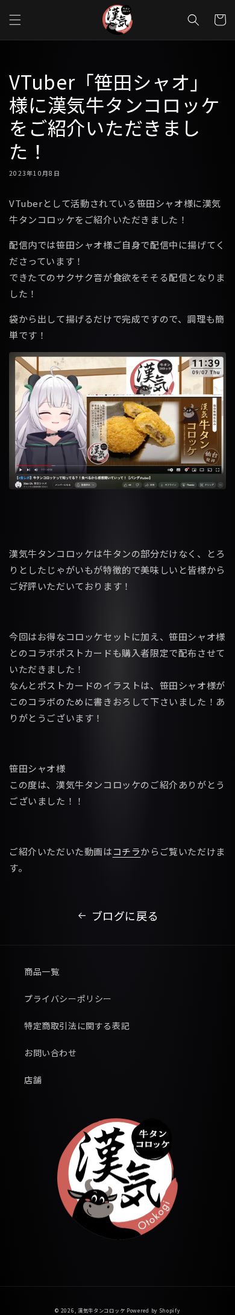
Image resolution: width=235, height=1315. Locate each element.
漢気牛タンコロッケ (101, 1310)
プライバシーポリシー (68, 998)
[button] (15, 20)
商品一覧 (41, 971)
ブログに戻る (125, 915)
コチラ (127, 851)
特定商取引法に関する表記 (77, 1026)
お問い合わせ (50, 1053)
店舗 (33, 1080)
